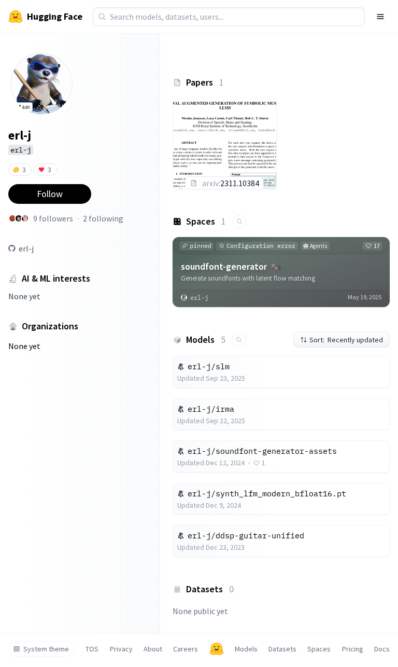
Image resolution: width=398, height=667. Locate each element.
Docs (382, 649)
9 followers (53, 218)
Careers (185, 649)
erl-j (26, 248)
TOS (92, 649)
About (153, 649)
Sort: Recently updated (346, 339)
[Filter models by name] (239, 340)
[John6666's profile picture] (19, 218)
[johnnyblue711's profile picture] (25, 218)
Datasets (282, 649)
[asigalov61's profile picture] (12, 218)
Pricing (352, 649)
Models (246, 649)
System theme (46, 649)
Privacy (121, 649)
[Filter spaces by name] (239, 221)
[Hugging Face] (216, 649)
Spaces (319, 649)
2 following (103, 218)
